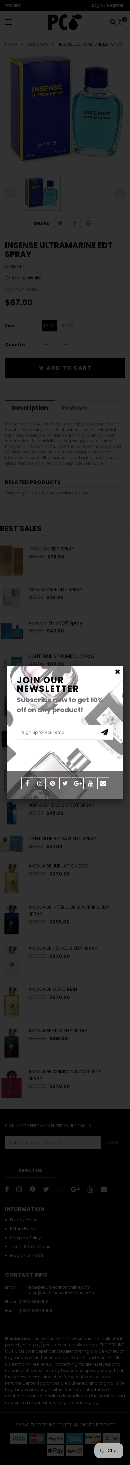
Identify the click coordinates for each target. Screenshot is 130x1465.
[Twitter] (65, 783)
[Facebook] (27, 783)
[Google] (78, 783)
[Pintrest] (52, 783)
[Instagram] (40, 783)
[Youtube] (90, 783)
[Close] (117, 671)
